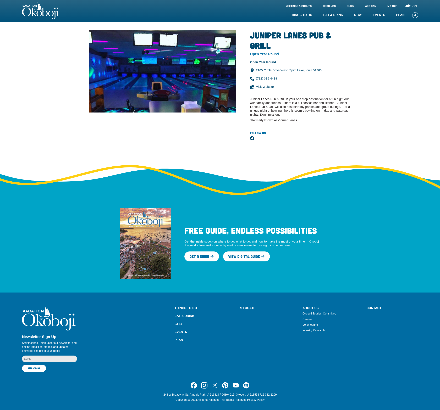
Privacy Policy (256, 399)
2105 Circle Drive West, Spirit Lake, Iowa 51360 (289, 70)
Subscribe (34, 368)
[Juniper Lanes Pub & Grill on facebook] (252, 138)
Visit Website (265, 86)
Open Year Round (263, 62)
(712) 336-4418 (266, 78)
